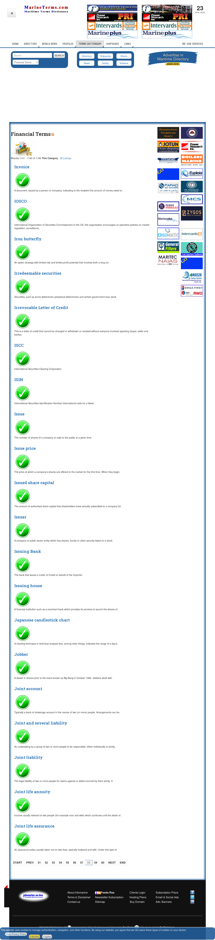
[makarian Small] (192, 249)
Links (127, 43)
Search (59, 55)
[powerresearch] (167, 17)
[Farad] (168, 188)
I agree (47, 936)
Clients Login (137, 892)
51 (39, 862)
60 (102, 862)
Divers (124, 56)
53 (53, 862)
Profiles (67, 43)
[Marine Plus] (167, 34)
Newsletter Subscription (109, 897)
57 (81, 862)
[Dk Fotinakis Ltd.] (192, 186)
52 (46, 862)
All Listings (65, 158)
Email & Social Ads (167, 897)
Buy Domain (137, 902)
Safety (105, 63)
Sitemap (100, 902)
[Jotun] (168, 146)
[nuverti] (192, 133)
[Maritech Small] (168, 160)
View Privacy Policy (16, 934)
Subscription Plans (167, 892)
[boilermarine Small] (192, 160)
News (87, 63)
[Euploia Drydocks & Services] (192, 173)
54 (60, 862)
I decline (34, 936)
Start (17, 862)
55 (67, 862)
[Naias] (168, 260)
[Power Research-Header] (112, 17)
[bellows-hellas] (168, 133)
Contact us (73, 902)
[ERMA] (192, 290)
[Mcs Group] (192, 199)
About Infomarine (77, 892)
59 (95, 862)
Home (15, 43)
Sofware (124, 63)
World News (49, 43)
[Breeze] (192, 277)
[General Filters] (168, 247)
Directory (30, 43)
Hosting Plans (138, 897)
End (123, 862)
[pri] (192, 146)
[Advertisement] (107, 96)
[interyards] (167, 25)
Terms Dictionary (89, 43)
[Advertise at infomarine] (168, 174)
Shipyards (112, 43)
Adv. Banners (163, 902)
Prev (30, 862)
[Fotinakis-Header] (112, 8)
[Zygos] (192, 213)
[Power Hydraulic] (168, 206)
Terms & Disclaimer (79, 897)
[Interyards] (192, 234)
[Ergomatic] (168, 233)
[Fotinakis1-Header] (167, 8)
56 (74, 862)
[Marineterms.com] (37, 895)
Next (112, 862)
